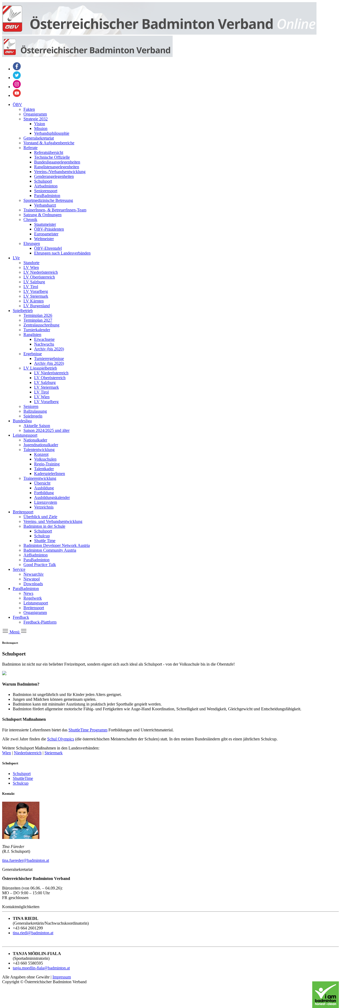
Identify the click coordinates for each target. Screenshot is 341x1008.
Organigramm (35, 114)
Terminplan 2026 (37, 315)
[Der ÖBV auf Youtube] (17, 95)
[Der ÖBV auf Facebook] (17, 69)
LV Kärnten (33, 301)
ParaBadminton (47, 195)
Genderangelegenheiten (54, 176)
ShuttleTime (23, 778)
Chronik (30, 219)
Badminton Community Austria (49, 550)
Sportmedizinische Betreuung (48, 200)
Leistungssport (25, 435)
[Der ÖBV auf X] (17, 77)
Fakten (29, 109)
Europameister (46, 234)
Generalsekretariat (38, 138)
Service (19, 569)
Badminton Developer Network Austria (56, 545)
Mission (40, 128)
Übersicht (42, 483)
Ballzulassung (35, 411)
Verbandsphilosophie (51, 133)
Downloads (33, 583)
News (28, 593)
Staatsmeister (45, 224)
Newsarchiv (33, 574)
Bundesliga (22, 421)
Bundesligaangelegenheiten (57, 162)
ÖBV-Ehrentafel (48, 248)
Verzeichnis (44, 507)
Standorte (31, 262)
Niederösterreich (28, 753)
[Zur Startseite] (159, 33)
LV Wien (31, 267)
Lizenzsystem (45, 502)
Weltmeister (44, 238)
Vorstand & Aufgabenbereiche (48, 143)
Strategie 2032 (35, 119)
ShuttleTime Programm (87, 730)
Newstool (31, 579)
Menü (15, 632)
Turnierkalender (36, 329)
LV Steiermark (35, 296)
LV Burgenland (36, 306)
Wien (6, 753)
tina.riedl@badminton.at (33, 933)
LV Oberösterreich (39, 277)
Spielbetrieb (23, 310)
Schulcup (42, 536)
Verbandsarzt (45, 205)
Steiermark (53, 753)
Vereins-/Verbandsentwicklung (60, 171)
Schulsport (43, 181)
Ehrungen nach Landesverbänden (62, 253)
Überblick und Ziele (40, 516)
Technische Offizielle (52, 157)
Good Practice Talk (39, 564)
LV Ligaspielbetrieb (40, 368)
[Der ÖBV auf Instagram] (17, 86)
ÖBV (17, 104)
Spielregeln (32, 416)
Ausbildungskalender (52, 497)
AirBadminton (35, 555)
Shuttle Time (44, 540)
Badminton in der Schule (44, 526)
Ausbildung (44, 488)
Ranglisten (32, 334)
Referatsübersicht (48, 152)
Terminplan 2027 (37, 320)
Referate (30, 147)
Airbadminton (46, 186)
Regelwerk (32, 598)
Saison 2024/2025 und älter (46, 430)
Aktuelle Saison (36, 425)
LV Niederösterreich (40, 272)
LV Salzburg (34, 282)
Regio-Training (47, 464)
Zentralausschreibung (41, 325)
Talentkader (44, 468)
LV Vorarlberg (35, 291)
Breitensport (23, 512)
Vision (39, 123)
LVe (16, 258)
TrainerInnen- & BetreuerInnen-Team (54, 210)
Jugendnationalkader (40, 444)
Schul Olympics (60, 739)
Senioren (30, 406)
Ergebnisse (32, 353)
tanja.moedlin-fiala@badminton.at (41, 968)
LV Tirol (30, 286)
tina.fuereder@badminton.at (25, 860)
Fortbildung (44, 492)
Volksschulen (45, 459)
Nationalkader (35, 440)
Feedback (21, 617)
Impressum (61, 977)
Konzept (41, 454)
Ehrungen (31, 243)
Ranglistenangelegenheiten (56, 167)
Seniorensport (45, 191)
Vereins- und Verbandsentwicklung (52, 521)
